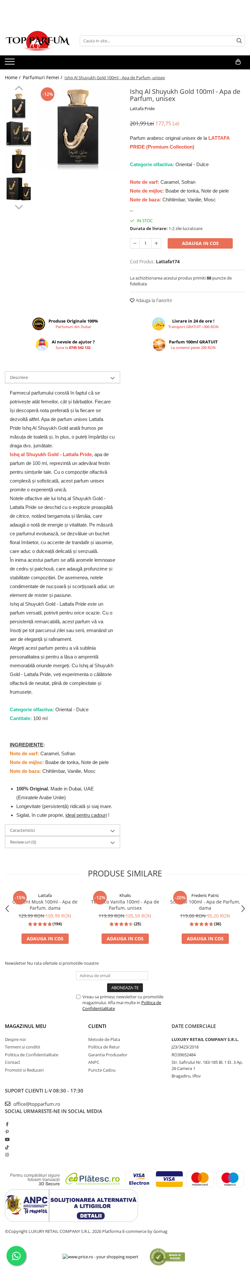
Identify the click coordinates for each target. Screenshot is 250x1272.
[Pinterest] (7, 1132)
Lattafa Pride (142, 108)
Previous (18, 89)
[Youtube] (7, 1139)
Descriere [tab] (19, 377)
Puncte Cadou (102, 1070)
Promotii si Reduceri (24, 1070)
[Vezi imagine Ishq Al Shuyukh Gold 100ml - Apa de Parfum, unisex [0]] (18, 106)
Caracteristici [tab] (22, 830)
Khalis (125, 895)
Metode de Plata (104, 1039)
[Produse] (10, 63)
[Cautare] (239, 41)
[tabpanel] (78, 128)
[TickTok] (7, 1147)
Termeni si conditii (22, 1047)
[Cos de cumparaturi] (238, 61)
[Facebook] (7, 1124)
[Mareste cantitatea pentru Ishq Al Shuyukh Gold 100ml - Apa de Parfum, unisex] (156, 243)
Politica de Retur (104, 1047)
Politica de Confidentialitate (31, 1055)
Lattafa (45, 895)
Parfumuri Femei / (43, 77)
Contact (12, 1062)
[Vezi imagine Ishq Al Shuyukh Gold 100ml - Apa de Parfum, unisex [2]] (18, 161)
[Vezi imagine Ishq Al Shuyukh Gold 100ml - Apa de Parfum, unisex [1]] (18, 133)
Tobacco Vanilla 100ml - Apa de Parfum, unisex (125, 905)
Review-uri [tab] (23, 842)
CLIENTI (97, 1026)
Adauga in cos (200, 243)
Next (18, 206)
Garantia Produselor (107, 1055)
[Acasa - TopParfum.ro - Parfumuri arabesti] (37, 41)
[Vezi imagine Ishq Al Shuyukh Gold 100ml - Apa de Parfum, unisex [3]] (18, 189)
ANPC (93, 1062)
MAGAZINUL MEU (25, 1026)
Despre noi (15, 1039)
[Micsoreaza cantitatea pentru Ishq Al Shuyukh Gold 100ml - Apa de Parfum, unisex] (135, 243)
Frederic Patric (205, 895)
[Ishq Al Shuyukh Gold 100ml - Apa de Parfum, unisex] (78, 128)
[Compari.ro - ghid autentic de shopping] (167, 1256)
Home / (13, 77)
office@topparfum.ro (36, 1104)
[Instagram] (7, 1155)
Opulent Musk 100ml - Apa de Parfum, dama (44, 905)
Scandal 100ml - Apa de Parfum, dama (205, 905)
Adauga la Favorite (153, 300)
